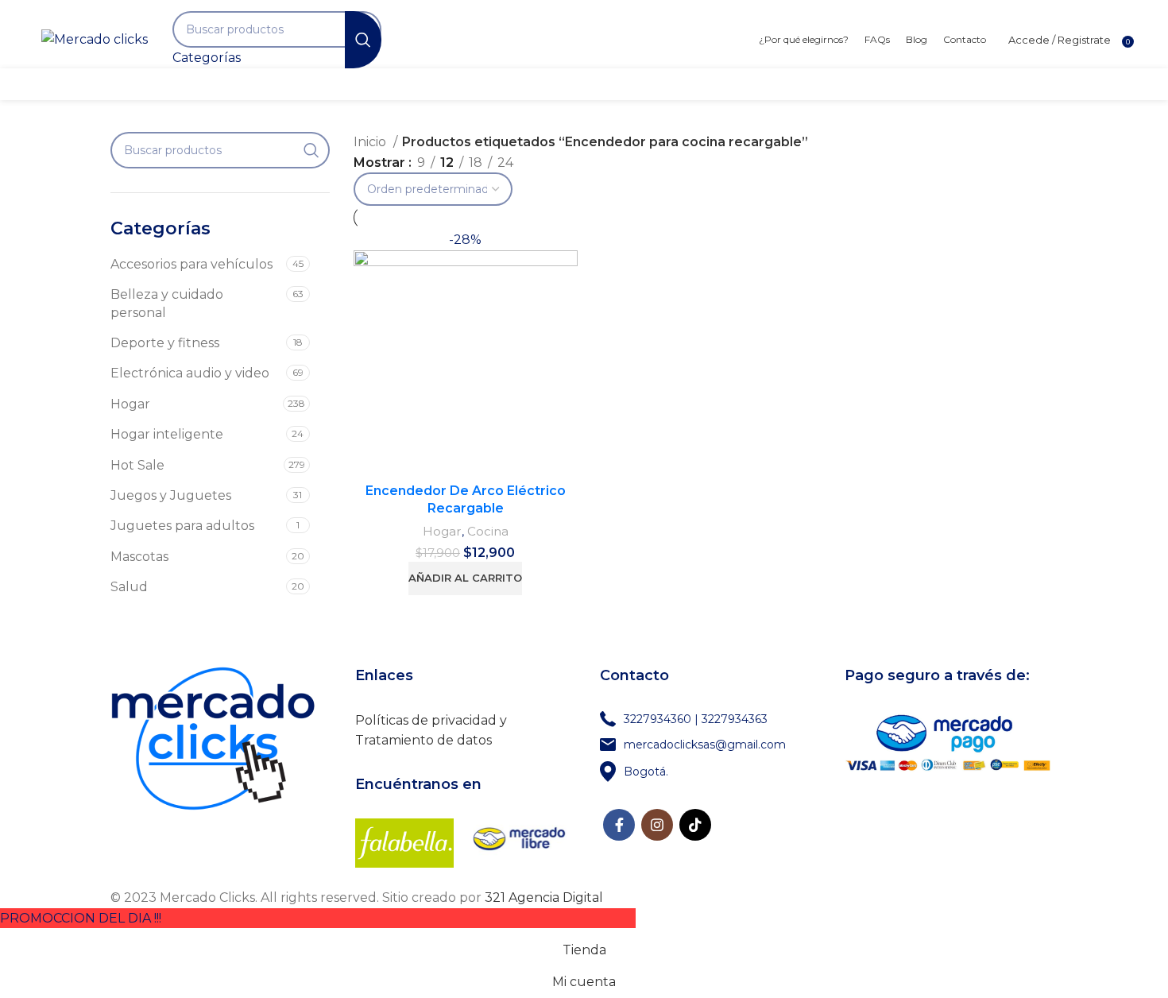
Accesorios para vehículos (191, 264)
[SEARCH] (363, 39)
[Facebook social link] (619, 825)
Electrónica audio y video (189, 373)
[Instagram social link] (657, 825)
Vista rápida (566, 255)
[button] (465, 578)
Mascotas (139, 556)
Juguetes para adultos (182, 525)
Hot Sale (137, 465)
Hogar (130, 404)
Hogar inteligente (166, 434)
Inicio (371, 141)
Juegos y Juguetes (170, 495)
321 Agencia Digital (544, 897)
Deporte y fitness (164, 342)
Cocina (488, 531)
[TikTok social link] (695, 825)
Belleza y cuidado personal (166, 303)
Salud (129, 586)
